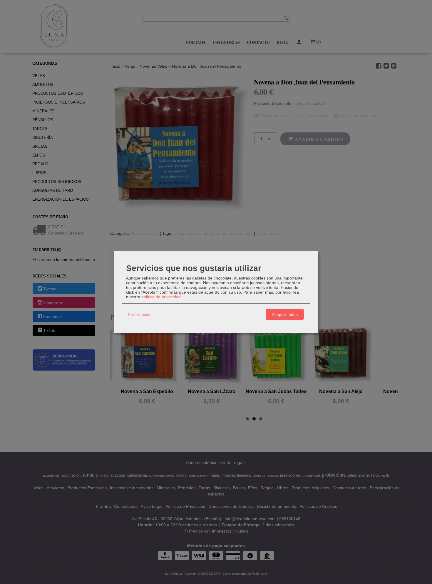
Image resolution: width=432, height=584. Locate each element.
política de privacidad (161, 297)
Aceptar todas (285, 314)
